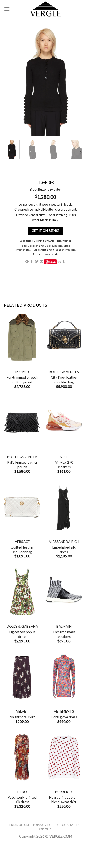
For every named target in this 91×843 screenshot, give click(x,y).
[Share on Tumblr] (64, 261)
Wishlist (46, 829)
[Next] (80, 152)
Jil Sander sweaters (64, 249)
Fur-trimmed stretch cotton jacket (22, 379)
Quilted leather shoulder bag (22, 549)
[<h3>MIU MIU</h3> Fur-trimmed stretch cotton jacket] (22, 337)
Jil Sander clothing (41, 249)
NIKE (64, 457)
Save (52, 261)
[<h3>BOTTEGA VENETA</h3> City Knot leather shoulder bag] (64, 337)
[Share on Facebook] (31, 261)
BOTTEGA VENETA (64, 372)
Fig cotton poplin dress (22, 634)
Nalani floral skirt (22, 717)
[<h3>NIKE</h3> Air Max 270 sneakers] (64, 422)
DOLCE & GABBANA (22, 626)
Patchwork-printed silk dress (22, 799)
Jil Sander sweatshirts (45, 253)
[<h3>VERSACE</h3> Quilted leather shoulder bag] (22, 507)
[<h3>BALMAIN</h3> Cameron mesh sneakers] (64, 592)
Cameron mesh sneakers (64, 634)
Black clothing (36, 245)
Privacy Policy (46, 825)
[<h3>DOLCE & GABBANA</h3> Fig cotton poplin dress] (22, 592)
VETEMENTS (64, 711)
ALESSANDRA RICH (64, 542)
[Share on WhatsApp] (27, 261)
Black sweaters (53, 245)
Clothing (39, 240)
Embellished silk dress (64, 549)
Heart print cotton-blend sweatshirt (64, 799)
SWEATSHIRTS (53, 240)
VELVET (22, 711)
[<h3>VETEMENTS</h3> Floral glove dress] (64, 676)
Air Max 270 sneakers (64, 464)
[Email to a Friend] (41, 261)
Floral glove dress (64, 717)
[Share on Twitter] (36, 261)
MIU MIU (22, 372)
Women (67, 240)
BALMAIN (64, 626)
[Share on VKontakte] (59, 261)
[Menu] (7, 9)
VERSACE (22, 542)
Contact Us (72, 825)
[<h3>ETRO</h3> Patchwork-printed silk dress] (22, 757)
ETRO (22, 792)
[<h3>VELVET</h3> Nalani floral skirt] (22, 676)
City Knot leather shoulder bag (64, 379)
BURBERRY (64, 792)
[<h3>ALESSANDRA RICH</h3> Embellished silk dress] (64, 507)
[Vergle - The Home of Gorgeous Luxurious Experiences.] (45, 9)
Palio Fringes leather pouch (22, 464)
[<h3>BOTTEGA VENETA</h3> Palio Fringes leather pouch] (22, 422)
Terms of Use (18, 825)
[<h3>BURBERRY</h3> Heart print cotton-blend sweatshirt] (64, 757)
